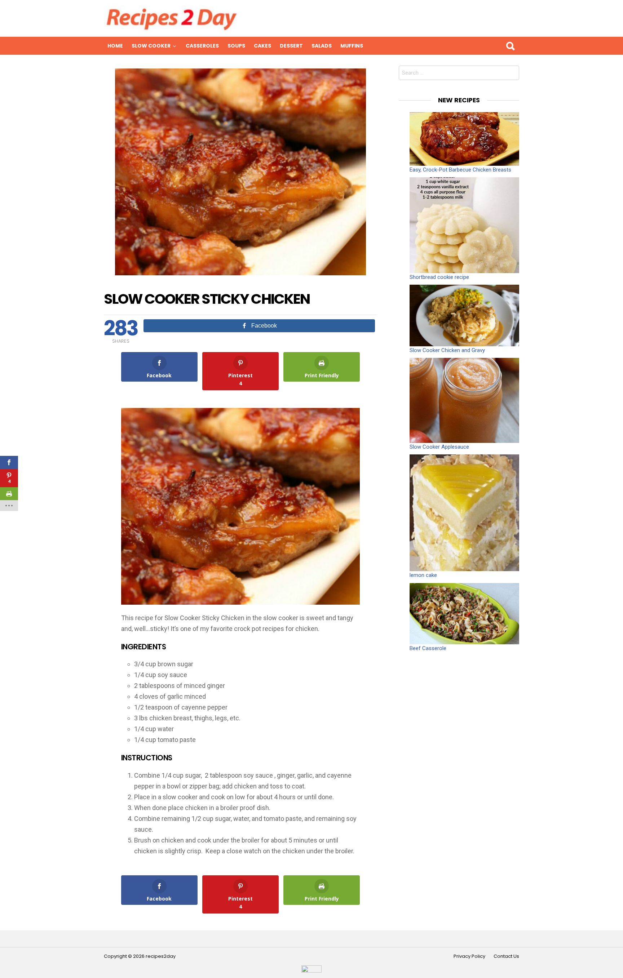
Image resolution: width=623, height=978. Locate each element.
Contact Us (506, 956)
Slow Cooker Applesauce (439, 447)
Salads (322, 45)
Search (510, 46)
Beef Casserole (428, 648)
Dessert (291, 45)
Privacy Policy (469, 956)
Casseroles (202, 45)
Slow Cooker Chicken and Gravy (447, 350)
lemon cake (423, 575)
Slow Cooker (151, 45)
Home (115, 45)
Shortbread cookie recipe (439, 277)
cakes (262, 45)
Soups (236, 45)
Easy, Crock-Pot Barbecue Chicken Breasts (460, 169)
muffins (351, 45)
